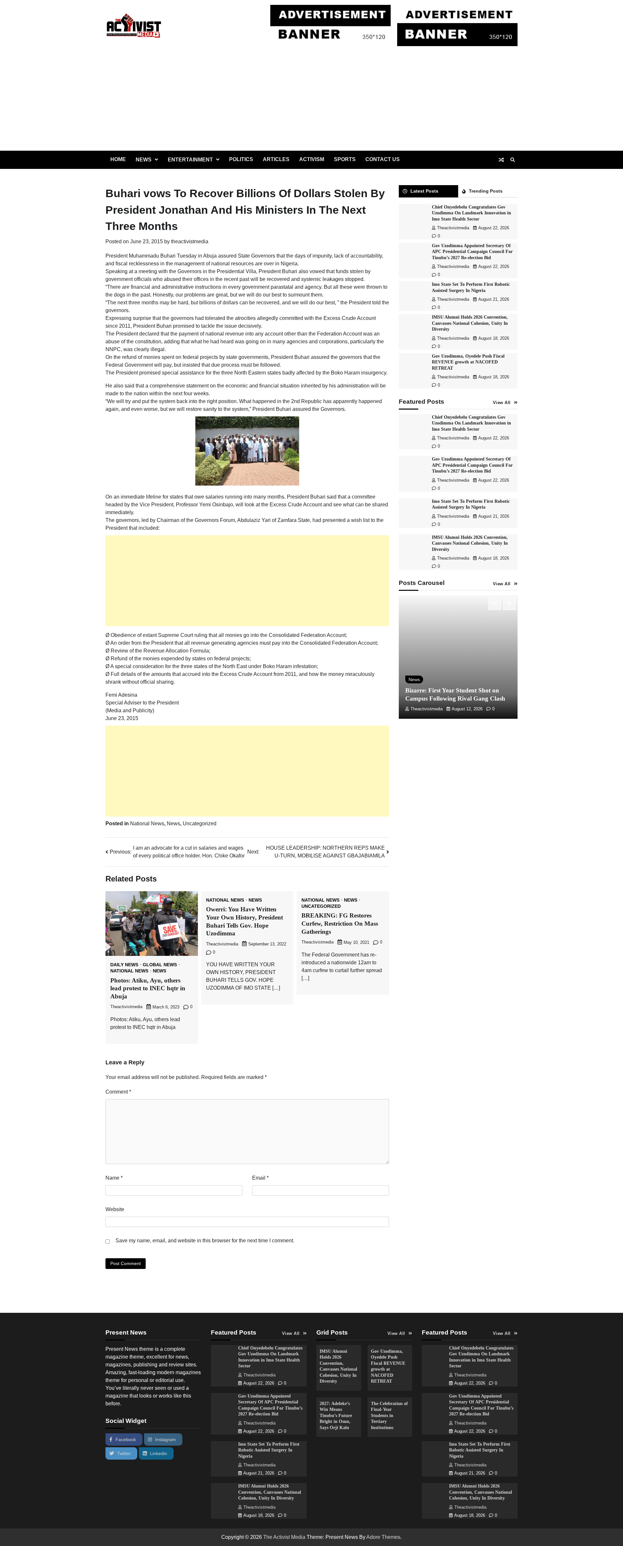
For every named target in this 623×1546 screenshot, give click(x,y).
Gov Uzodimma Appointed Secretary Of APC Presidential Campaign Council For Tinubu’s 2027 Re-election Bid (472, 251)
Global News (160, 964)
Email (260, 1178)
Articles (276, 159)
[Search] (513, 160)
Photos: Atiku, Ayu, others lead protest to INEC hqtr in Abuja (147, 988)
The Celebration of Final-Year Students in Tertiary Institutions (389, 1415)
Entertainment (190, 159)
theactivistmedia (189, 241)
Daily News (124, 964)
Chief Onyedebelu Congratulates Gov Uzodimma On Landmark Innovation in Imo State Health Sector (471, 213)
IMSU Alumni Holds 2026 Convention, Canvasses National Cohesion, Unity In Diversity (470, 323)
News (144, 159)
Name (114, 1178)
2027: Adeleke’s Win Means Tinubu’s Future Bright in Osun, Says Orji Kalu (336, 1415)
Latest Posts (424, 191)
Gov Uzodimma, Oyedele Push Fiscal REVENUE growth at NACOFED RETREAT (468, 362)
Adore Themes (383, 1537)
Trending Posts (486, 191)
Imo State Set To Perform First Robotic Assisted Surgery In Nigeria (268, 1450)
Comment (118, 1092)
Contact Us (382, 159)
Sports (345, 159)
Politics (241, 159)
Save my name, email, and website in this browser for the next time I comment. (205, 1240)
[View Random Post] (501, 160)
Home (118, 159)
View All (502, 402)
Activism (311, 159)
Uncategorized (199, 823)
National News (147, 823)
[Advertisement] (311, 102)
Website (114, 1209)
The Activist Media (284, 1537)
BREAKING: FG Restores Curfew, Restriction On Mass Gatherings (339, 923)
